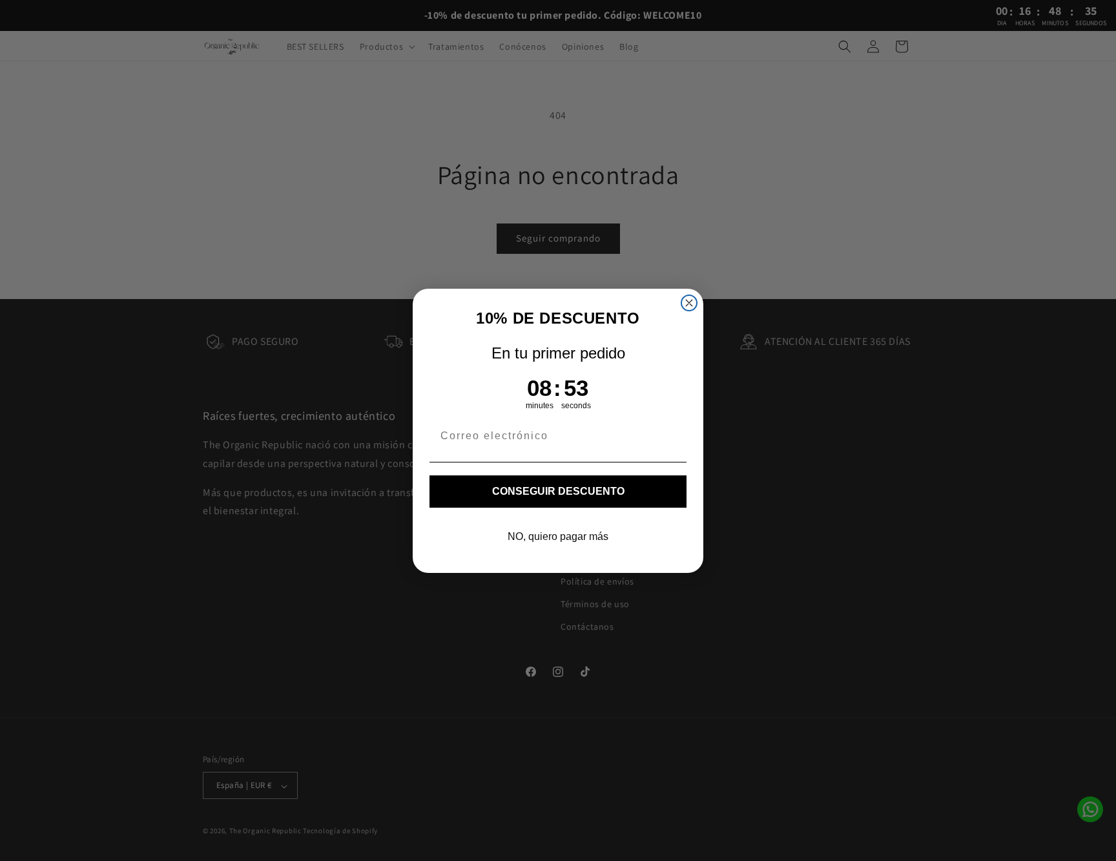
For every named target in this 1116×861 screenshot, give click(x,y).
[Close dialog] (689, 303)
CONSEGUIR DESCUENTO (558, 491)
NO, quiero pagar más (558, 536)
